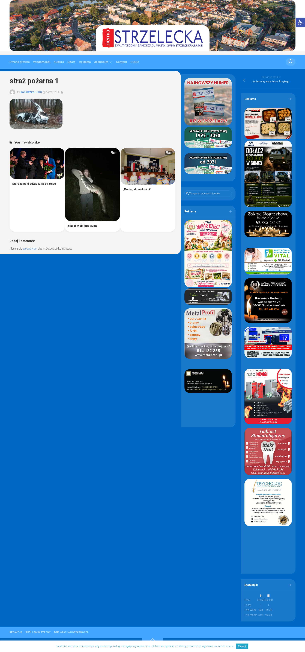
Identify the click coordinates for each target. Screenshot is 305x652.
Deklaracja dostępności (71, 632)
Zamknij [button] (242, 646)
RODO (135, 62)
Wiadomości (41, 62)
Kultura (59, 62)
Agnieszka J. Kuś (31, 92)
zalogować (30, 248)
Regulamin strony (38, 632)
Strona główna (20, 62)
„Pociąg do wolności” (137, 189)
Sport (71, 62)
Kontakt (121, 62)
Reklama (85, 62)
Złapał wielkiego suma (82, 225)
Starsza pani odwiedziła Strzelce (34, 183)
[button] (300, 22)
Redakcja (16, 632)
